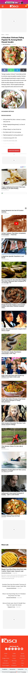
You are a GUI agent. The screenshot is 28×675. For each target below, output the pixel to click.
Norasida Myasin (6, 44)
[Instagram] (9, 649)
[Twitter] (12, 649)
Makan (7, 34)
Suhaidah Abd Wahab (6, 573)
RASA (2, 34)
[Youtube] (19, 649)
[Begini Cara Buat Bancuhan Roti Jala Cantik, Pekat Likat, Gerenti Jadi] (14, 558)
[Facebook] (6, 649)
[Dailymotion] (22, 649)
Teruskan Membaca (14, 150)
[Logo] (14, 6)
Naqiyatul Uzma (11, 607)
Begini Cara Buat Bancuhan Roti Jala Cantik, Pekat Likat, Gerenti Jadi (13, 570)
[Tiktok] (15, 649)
